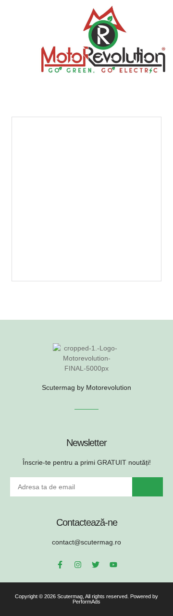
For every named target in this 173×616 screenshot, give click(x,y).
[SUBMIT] (147, 486)
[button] (17, 39)
